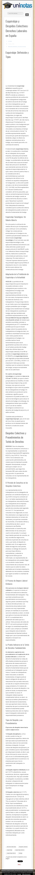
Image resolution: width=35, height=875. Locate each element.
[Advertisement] (19, 72)
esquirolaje (9, 850)
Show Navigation (27, 14)
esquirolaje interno (11, 853)
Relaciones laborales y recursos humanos (17, 46)
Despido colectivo (23, 846)
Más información (26, 874)
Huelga (20, 853)
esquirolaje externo (19, 850)
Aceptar (19, 874)
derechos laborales (11, 846)
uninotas (10, 41)
